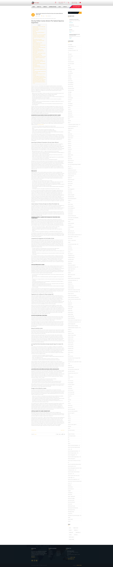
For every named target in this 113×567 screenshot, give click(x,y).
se (68, 432)
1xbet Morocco (70, 105)
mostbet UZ (76, 530)
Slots (68, 439)
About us (39, 6)
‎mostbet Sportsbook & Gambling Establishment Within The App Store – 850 (74, 326)
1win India (69, 67)
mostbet (70, 530)
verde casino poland (71, 500)
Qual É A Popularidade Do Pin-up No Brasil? (39, 56)
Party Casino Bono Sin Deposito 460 (73, 369)
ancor (70, 527)
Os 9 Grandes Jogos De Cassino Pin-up (38, 76)
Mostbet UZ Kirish (70, 337)
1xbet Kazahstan (70, 97)
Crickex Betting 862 (71, 227)
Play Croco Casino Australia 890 (72, 411)
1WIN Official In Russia (71, 69)
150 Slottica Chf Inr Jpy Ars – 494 (73, 50)
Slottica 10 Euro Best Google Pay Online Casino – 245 (74, 448)
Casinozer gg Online (71, 223)
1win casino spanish (71, 63)
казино (69, 517)
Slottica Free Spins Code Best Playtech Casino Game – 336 (73, 472)
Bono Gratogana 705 (71, 189)
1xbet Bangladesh (70, 82)
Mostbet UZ (70, 331)
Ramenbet (69, 426)
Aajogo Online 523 (70, 128)
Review (69, 428)
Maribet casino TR (70, 270)
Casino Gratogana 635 (71, 208)
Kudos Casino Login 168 (71, 265)
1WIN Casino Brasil (71, 61)
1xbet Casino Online (71, 90)
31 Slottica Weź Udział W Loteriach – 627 (74, 124)
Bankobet (69, 151)
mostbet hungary (70, 306)
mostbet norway (70, 314)
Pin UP (69, 378)
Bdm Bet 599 (70, 158)
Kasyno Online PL (70, 261)
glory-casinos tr (70, 253)
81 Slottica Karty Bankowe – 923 (73, 126)
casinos (69, 221)
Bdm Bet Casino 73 (71, 160)
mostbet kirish (70, 310)
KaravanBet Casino (71, 259)
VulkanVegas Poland (71, 511)
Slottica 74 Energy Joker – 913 (72, 454)
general (69, 251)
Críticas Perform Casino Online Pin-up (38, 50)
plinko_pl (69, 420)
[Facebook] (34, 560)
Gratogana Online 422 (71, 257)
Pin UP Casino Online (71, 392)
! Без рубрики (70, 44)
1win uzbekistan (70, 73)
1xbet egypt (69, 92)
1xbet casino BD (70, 86)
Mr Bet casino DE (70, 344)
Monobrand (69, 276)
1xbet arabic (70, 78)
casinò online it (70, 213)
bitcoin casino (70, 181)
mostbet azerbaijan (71, 287)
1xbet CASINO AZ (70, 84)
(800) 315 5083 (73, 557)
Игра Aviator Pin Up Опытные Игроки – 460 (74, 515)
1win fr (69, 65)
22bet (69, 118)
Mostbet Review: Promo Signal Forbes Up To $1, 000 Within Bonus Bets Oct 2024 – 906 (74, 321)
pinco (69, 397)
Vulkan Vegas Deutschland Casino (73, 507)
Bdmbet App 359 (70, 162)
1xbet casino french (71, 88)
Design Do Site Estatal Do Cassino (38, 49)
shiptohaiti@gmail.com (71, 558)
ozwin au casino (70, 356)
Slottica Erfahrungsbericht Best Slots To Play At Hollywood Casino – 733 (74, 469)
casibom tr (69, 200)
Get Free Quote (76, 6)
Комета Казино (70, 519)
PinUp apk (69, 399)
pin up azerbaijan (70, 382)
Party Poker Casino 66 (71, 371)
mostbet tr (69, 329)
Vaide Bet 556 (70, 494)
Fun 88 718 (69, 246)
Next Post (62, 430)
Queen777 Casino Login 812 (72, 424)
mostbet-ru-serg (70, 342)
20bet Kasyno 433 (70, 116)
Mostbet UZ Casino (71, 333)
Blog (60, 6)
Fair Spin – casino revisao (72, 240)
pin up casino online (41, 124)
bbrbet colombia (70, 154)
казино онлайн (71, 539)
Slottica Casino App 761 (71, 458)
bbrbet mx (69, 156)
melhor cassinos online (71, 274)
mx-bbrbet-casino (70, 348)
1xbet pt (69, 107)
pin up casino (70, 388)
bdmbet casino (75, 527)
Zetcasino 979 (70, 513)
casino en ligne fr (70, 206)
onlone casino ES (70, 352)
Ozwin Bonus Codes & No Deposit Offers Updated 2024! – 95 (74, 359)
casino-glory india (70, 219)
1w (68, 52)
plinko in (69, 416)
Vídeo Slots (34, 31)
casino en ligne (70, 204)
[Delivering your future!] (35, 2)
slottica (69, 443)
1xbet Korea (70, 99)
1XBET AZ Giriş (70, 80)
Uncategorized (70, 492)
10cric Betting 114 (70, 48)
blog (68, 187)
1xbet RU (69, 109)
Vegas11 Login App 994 (71, 496)
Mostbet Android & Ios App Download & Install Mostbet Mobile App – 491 (74, 279)
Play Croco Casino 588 (71, 409)
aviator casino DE (70, 135)
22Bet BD (69, 120)
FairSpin (69, 242)
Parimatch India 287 (71, 367)
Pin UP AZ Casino (70, 380)
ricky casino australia (71, 430)
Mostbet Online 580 (71, 316)
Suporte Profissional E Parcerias (37, 42)
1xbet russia (70, 111)
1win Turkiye (70, 71)
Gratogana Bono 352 (71, 255)
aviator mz (69, 143)
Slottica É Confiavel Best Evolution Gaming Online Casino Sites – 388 (74, 465)
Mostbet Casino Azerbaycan (72, 295)
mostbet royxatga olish (71, 323)
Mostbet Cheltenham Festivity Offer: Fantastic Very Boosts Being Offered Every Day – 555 (74, 299)
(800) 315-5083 (74, 3)
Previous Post (34, 430)
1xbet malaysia (70, 103)
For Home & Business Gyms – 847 (73, 244)
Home (33, 6)
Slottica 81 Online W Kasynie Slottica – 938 (74, 456)
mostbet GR (70, 304)
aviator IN (69, 139)
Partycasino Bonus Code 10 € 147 (73, 373)
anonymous (70, 130)
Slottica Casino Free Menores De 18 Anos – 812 (74, 461)
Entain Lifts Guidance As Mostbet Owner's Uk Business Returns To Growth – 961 (74, 235)
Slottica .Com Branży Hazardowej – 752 (74, 445)
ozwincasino (71, 532)
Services (45, 6)
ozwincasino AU (78, 532)
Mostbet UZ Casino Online (72, 335)
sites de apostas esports (72, 435)
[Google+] (37, 560)
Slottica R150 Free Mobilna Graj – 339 (73, 479)
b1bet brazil (70, 149)
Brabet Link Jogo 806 (71, 194)
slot (68, 437)
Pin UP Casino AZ (70, 390)
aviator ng (69, 145)
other (69, 354)
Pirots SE (69, 403)
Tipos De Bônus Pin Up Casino (37, 39)
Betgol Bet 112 (70, 168)
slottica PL (76, 534)
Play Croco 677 (70, 407)
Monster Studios (79, 565)
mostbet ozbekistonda (71, 318)
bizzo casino (70, 185)
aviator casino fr (70, 137)
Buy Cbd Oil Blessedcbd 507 (72, 198)
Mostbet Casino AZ (71, 293)
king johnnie (70, 263)
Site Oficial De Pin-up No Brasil (37, 55)
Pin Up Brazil (70, 386)
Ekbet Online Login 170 (71, 232)
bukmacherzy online (71, 196)
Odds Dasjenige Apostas (36, 65)
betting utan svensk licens (72, 173)
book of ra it (70, 192)
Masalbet (69, 272)
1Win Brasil (69, 57)
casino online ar (70, 211)
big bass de (70, 177)
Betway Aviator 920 (71, 175)
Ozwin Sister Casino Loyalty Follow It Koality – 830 (74, 362)
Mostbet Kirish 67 (70, 312)
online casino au (70, 350)
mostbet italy (70, 308)
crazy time (69, 225)
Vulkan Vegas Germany (71, 509)
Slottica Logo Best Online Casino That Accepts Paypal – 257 (73, 476)
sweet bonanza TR (71, 488)
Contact (65, 6)
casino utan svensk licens (72, 215)
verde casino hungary (71, 498)
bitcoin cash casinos (71, 179)
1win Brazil (69, 59)
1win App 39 (70, 54)
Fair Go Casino (70, 238)
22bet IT (69, 122)
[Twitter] (32, 560)
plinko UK (69, 418)
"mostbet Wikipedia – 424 (72, 46)
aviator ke (69, 141)
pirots (69, 401)
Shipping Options (52, 6)
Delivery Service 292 (71, 230)
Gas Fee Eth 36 (70, 249)
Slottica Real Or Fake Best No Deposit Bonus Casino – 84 (74, 482)
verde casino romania (71, 502)
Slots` (69, 441)
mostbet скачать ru (71, 340)
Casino (35, 434)
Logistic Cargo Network (71, 268)
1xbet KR (69, 101)
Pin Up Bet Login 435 (71, 384)
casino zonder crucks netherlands (73, 217)
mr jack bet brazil (70, 346)
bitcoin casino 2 (70, 183)
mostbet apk (70, 282)
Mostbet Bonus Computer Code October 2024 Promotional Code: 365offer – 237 (74, 290)
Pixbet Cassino (70, 405)
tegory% (69, 490)
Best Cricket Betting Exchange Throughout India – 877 (74, 165)
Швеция (69, 521)
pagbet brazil (70, 365)
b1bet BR (69, 147)
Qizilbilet (69, 422)
